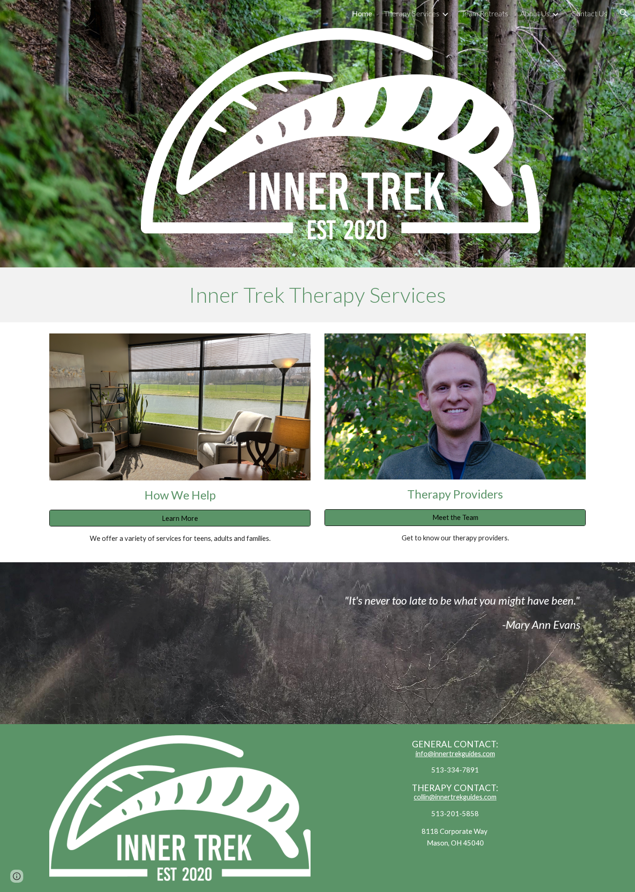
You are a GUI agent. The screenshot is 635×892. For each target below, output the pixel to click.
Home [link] (362, 13)
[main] (317, 295)
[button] (624, 13)
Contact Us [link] (589, 13)
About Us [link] (534, 13)
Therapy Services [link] (411, 13)
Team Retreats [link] (484, 13)
